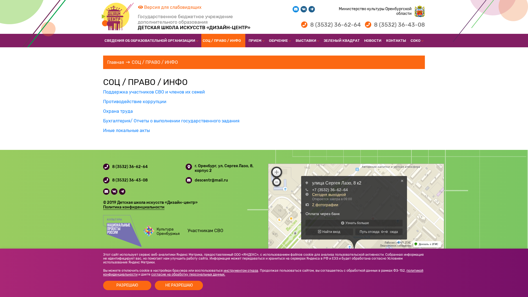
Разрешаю (127, 285)
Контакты (396, 40)
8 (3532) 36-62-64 (335, 24)
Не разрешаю (179, 285)
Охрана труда (118, 111)
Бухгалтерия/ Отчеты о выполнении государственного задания (171, 120)
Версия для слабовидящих (172, 7)
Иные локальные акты (126, 130)
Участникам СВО (205, 230)
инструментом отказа (241, 271)
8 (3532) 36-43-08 (399, 24)
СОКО (415, 40)
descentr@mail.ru (211, 180)
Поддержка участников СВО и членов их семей (154, 92)
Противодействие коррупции (134, 101)
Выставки (306, 40)
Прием (255, 40)
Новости (372, 40)
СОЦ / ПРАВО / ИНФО (222, 40)
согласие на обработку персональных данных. (188, 274)
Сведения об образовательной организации (150, 40)
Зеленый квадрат (342, 40)
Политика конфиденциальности (133, 207)
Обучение (278, 40)
